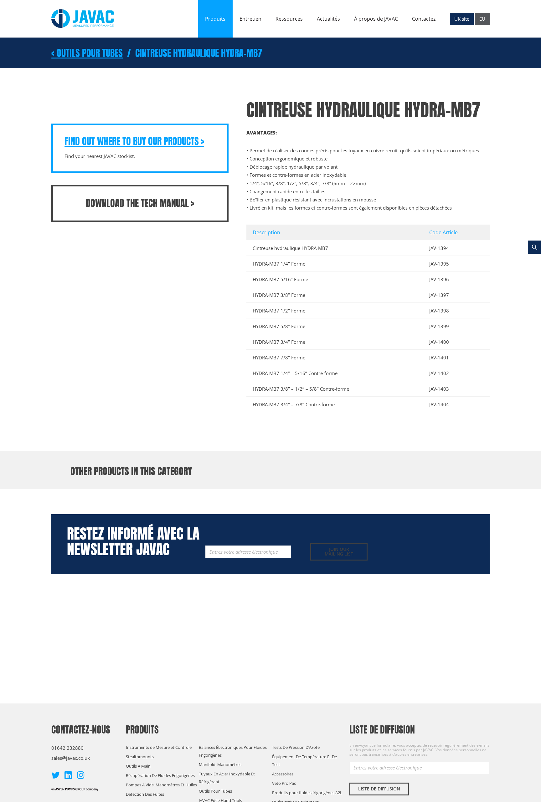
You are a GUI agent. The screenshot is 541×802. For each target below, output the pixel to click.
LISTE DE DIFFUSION (379, 789)
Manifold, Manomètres (220, 764)
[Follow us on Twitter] (55, 775)
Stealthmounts (140, 756)
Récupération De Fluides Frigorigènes (160, 775)
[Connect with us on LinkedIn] (68, 775)
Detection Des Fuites (145, 794)
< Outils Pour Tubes (87, 53)
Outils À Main (138, 766)
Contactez (424, 18)
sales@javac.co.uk (70, 758)
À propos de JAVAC (376, 18)
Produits (215, 18)
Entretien (250, 18)
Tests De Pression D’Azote (296, 747)
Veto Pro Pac (284, 783)
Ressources (289, 18)
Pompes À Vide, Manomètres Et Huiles (161, 785)
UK (461, 19)
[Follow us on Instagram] (80, 775)
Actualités (328, 18)
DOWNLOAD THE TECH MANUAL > (140, 203)
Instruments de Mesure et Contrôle (159, 747)
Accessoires (282, 774)
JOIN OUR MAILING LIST (339, 551)
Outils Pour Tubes (215, 791)
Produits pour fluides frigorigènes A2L (307, 792)
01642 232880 (67, 748)
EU (482, 19)
